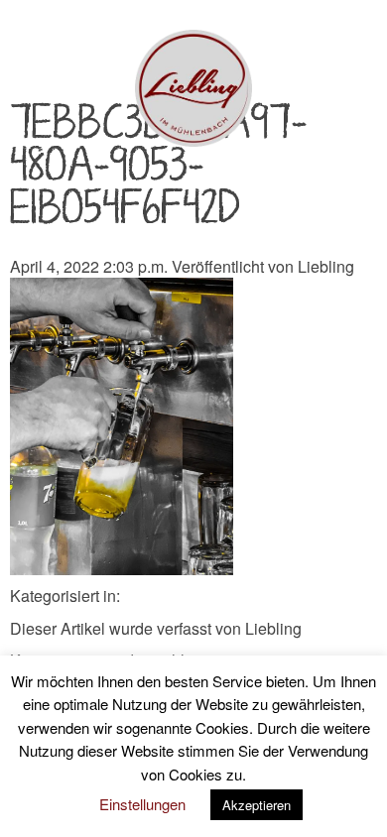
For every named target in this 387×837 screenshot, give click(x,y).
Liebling (326, 266)
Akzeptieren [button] (256, 804)
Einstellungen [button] (142, 803)
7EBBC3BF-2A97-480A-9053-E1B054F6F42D (158, 166)
